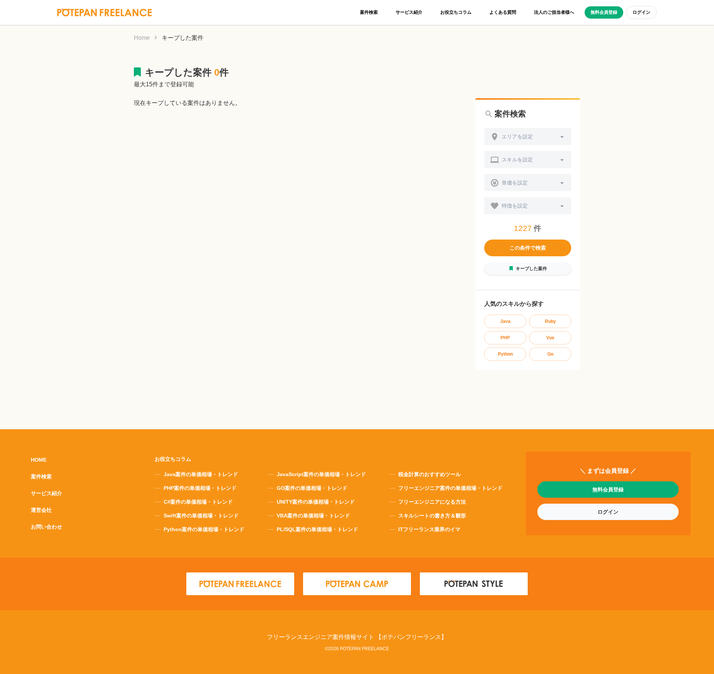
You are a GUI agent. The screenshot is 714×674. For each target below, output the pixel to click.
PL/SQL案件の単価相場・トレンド (317, 529)
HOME (38, 460)
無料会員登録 (604, 12)
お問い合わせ (46, 527)
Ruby (550, 321)
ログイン (641, 12)
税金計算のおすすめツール (429, 474)
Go (550, 354)
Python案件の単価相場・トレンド (204, 529)
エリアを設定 (517, 136)
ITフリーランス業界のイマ (429, 529)
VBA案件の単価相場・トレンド (313, 516)
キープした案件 (531, 268)
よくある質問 (502, 12)
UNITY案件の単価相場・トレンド (316, 502)
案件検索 (369, 12)
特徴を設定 (515, 206)
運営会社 (41, 510)
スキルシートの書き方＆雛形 (432, 516)
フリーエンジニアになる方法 (432, 502)
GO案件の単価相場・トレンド (312, 488)
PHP (505, 337)
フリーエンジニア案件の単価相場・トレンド (450, 488)
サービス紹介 (409, 12)
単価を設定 (515, 183)
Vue (550, 337)
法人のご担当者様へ (554, 12)
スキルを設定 (517, 160)
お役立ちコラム (456, 12)
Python (505, 354)
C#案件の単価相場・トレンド (198, 502)
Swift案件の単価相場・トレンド (201, 516)
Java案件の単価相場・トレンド (201, 474)
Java (505, 321)
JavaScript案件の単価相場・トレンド (321, 474)
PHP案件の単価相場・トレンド (200, 488)
